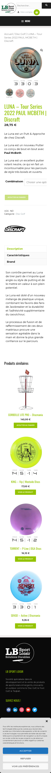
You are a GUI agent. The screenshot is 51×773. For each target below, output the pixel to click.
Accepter (25, 750)
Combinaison (14, 181)
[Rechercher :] (29, 6)
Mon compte (27, 12)
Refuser (25, 758)
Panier (37, 11)
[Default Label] (15, 709)
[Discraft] (15, 229)
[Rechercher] (46, 6)
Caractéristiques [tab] (18, 255)
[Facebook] (8, 709)
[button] (46, 721)
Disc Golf (20, 34)
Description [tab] (15, 248)
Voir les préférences (25, 766)
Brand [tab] (11, 261)
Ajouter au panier (17, 197)
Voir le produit (25, 492)
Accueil (8, 34)
